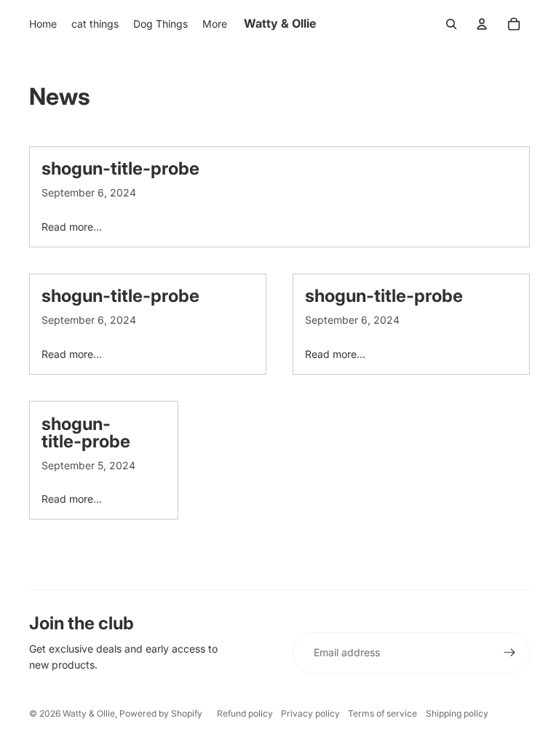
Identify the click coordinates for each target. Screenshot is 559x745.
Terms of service (382, 713)
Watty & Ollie (89, 713)
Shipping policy (457, 713)
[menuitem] (43, 24)
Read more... (71, 226)
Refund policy (245, 713)
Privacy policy (310, 713)
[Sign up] (509, 652)
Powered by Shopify (160, 713)
